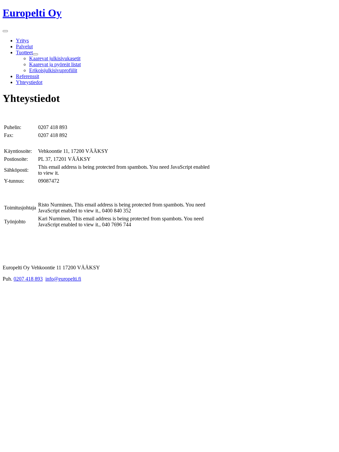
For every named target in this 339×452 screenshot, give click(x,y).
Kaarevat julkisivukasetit (54, 58)
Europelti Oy (32, 13)
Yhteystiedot (29, 82)
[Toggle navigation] (5, 31)
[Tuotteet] (35, 54)
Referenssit (27, 76)
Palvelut (24, 46)
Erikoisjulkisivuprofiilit (53, 70)
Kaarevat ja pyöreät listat (55, 64)
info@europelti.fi (63, 279)
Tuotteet (24, 52)
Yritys (22, 40)
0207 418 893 (28, 279)
